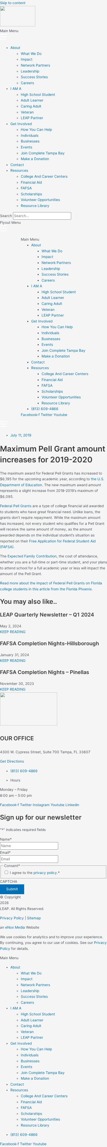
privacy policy (45, 873)
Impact (26, 59)
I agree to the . (35, 873)
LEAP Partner (32, 118)
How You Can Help (36, 129)
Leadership (30, 71)
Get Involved (21, 124)
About (15, 48)
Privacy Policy (12, 918)
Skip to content (12, 3)
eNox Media (15, 927)
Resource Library (35, 206)
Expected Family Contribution (32, 556)
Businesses (30, 141)
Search (6, 216)
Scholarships (31, 194)
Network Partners (35, 65)
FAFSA (26, 188)
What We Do (31, 54)
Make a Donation (35, 159)
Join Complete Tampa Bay (43, 153)
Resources (19, 170)
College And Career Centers (44, 176)
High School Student (38, 94)
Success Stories (34, 77)
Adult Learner (32, 100)
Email (5, 852)
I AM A (15, 89)
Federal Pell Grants (15, 506)
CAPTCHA (8, 881)
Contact (17, 165)
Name (6, 839)
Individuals (29, 135)
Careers (27, 83)
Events (26, 147)
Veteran (27, 112)
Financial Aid (31, 182)
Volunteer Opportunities (40, 200)
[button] (53, 34)
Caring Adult (31, 106)
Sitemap (34, 918)
